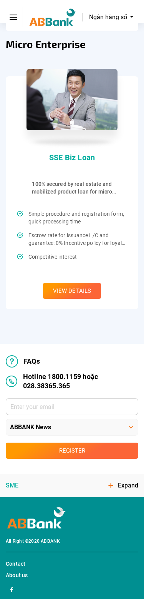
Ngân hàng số (109, 17)
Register (72, 450)
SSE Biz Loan (72, 157)
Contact (15, 564)
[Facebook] (11, 588)
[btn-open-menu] (14, 17)
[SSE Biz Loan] (72, 99)
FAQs (32, 361)
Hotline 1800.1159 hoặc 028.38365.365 (60, 381)
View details (72, 290)
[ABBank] (53, 17)
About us (17, 575)
